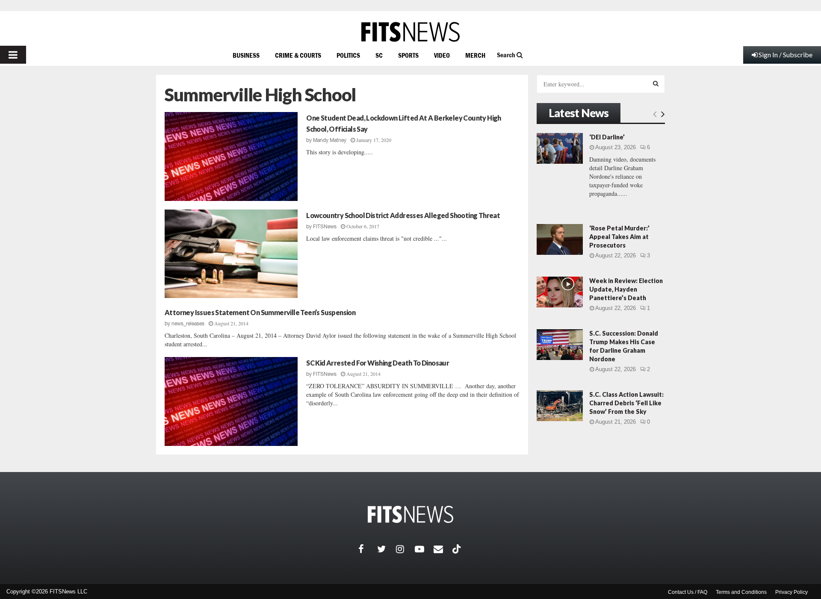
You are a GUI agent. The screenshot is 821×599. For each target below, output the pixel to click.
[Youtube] (424, 549)
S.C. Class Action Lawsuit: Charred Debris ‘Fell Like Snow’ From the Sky (626, 403)
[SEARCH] (656, 83)
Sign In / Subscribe (785, 54)
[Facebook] (367, 549)
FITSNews (325, 227)
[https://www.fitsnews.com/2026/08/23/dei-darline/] (560, 148)
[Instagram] (405, 549)
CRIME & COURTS (298, 55)
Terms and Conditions (741, 592)
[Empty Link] (655, 114)
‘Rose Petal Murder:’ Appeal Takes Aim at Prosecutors (619, 236)
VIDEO (442, 55)
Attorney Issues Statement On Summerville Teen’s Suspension (260, 312)
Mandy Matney (329, 140)
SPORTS (408, 55)
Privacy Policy (791, 592)
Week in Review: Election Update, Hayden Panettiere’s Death (626, 289)
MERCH (475, 55)
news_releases (187, 324)
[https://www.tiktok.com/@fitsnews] (457, 549)
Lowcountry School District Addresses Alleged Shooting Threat (403, 215)
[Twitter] (386, 549)
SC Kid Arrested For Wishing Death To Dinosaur (377, 363)
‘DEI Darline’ (607, 137)
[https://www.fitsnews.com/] (410, 32)
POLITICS (348, 55)
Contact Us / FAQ (687, 592)
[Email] (443, 549)
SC (379, 55)
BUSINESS (246, 55)
